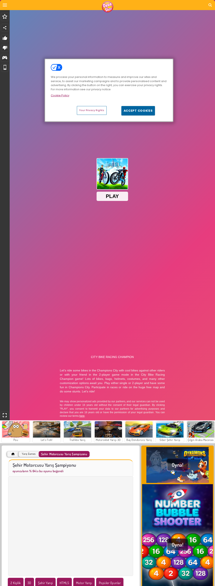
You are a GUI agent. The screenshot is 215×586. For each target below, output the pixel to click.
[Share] (5, 28)
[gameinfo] (5, 58)
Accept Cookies (138, 111)
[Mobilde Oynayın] (5, 68)
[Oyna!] (177, 482)
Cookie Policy (60, 95)
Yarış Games (28, 453)
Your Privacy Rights (91, 110)
